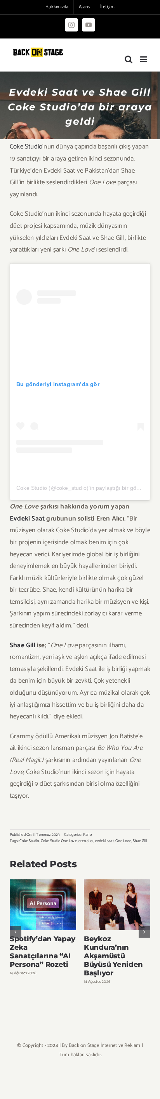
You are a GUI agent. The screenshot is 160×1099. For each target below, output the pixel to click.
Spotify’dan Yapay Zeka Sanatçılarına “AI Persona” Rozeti (42, 904)
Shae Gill (22, 645)
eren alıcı (85, 841)
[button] (15, 932)
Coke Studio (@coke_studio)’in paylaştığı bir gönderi (82, 488)
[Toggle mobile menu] (144, 59)
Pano (87, 835)
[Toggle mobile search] (128, 59)
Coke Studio (26, 146)
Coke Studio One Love (59, 841)
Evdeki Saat (27, 518)
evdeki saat (104, 841)
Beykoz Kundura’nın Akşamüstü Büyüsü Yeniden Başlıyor (117, 904)
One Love (123, 841)
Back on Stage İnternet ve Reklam (104, 1045)
